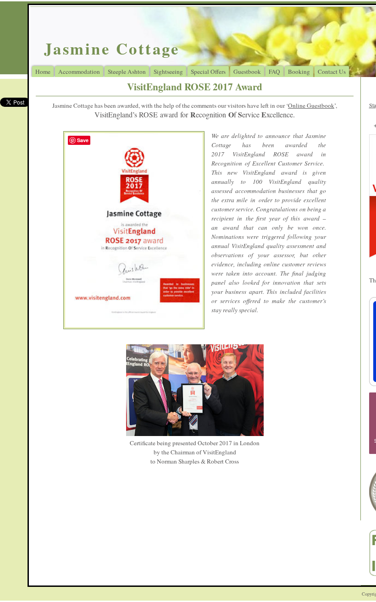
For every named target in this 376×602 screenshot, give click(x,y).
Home (42, 71)
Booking (299, 71)
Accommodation (79, 71)
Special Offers (208, 71)
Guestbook (247, 71)
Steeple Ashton (127, 71)
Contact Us (332, 71)
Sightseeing (168, 71)
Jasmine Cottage (111, 48)
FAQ (274, 71)
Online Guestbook (311, 105)
